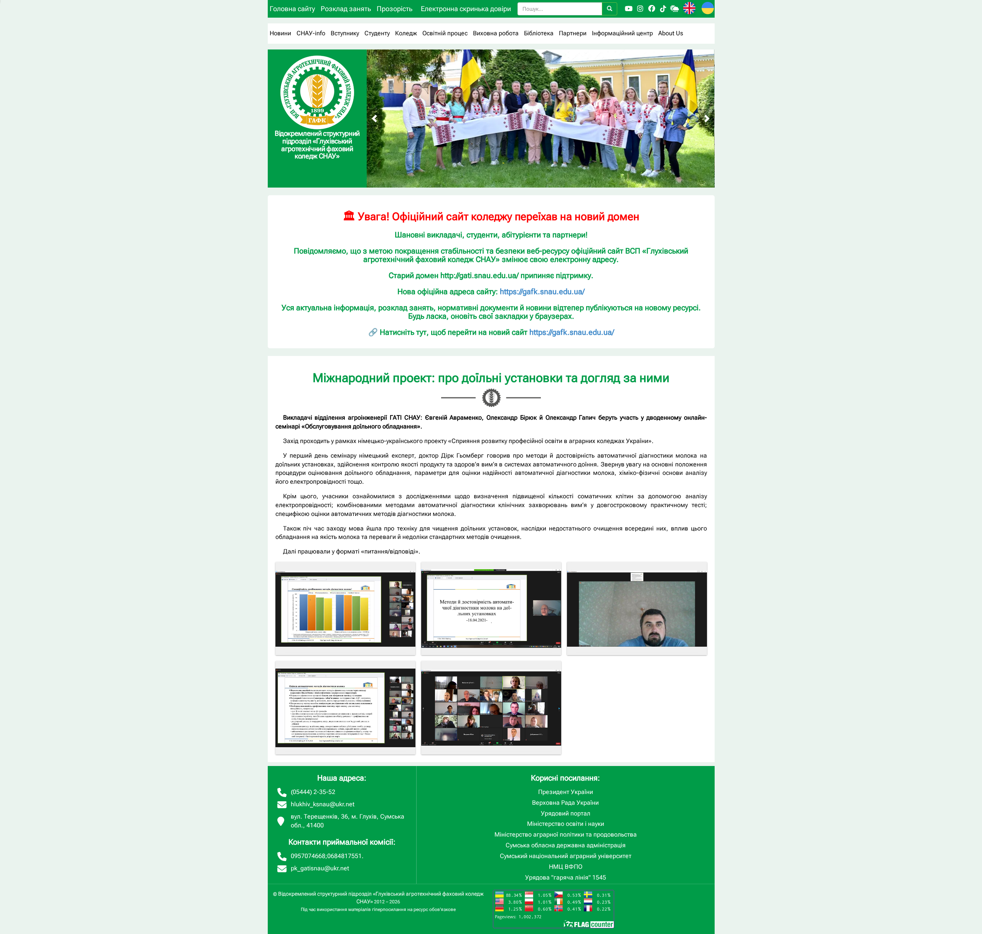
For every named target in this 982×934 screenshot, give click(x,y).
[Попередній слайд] (374, 118)
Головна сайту (292, 9)
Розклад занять (346, 9)
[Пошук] (609, 8)
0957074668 (308, 856)
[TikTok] (663, 9)
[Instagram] (640, 9)
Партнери (573, 33)
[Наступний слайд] (707, 118)
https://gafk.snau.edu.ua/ (542, 291)
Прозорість (394, 9)
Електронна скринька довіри (466, 9)
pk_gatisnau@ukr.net (320, 868)
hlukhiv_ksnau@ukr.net (322, 804)
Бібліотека (539, 33)
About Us (670, 33)
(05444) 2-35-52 (313, 792)
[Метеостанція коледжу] (674, 9)
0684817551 (344, 856)
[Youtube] (628, 9)
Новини (280, 33)
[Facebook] (651, 9)
